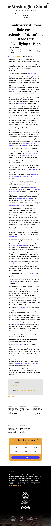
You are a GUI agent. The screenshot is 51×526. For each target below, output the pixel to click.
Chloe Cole (32, 297)
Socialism (25, 15)
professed (22, 307)
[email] (30, 52)
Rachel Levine (13, 236)
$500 (25, 451)
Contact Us (28, 504)
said (19, 167)
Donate (25, 457)
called (17, 224)
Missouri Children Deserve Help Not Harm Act (26, 363)
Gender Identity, (20, 390)
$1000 (35, 451)
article (20, 189)
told (22, 295)
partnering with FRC (16, 485)
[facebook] (12, 52)
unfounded (30, 195)
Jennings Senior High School (31, 153)
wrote (11, 89)
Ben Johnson (18, 56)
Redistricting (39, 13)
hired (15, 281)
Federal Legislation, (29, 390)
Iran (32, 13)
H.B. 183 (24, 370)
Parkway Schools (32, 77)
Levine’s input (33, 253)
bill (32, 273)
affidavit (32, 187)
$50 (25, 447)
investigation (34, 169)
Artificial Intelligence (23, 13)
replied (15, 261)
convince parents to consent (24, 198)
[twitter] (21, 52)
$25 (15, 447)
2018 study (21, 103)
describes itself (26, 155)
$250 (15, 451)
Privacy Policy (23, 504)
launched (25, 169)
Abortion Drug (12, 13)
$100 (35, 447)
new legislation (20, 344)
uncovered (25, 145)
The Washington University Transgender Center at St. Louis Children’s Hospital (23, 75)
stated (17, 324)
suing (28, 302)
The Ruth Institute (28, 214)
